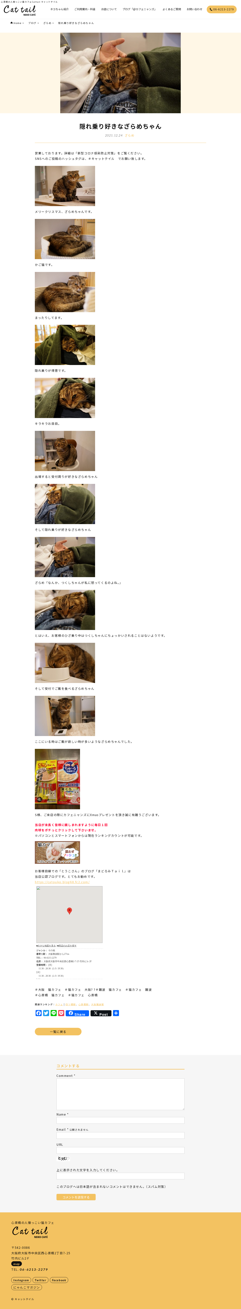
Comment (64, 1075)
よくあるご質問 (171, 9)
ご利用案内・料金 (84, 9)
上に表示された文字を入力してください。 (87, 1170)
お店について (109, 9)
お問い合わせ (194, 9)
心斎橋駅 (83, 1004)
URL (59, 1144)
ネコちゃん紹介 (59, 9)
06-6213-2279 (223, 9)
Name (61, 1114)
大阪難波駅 (97, 1004)
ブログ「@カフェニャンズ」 (140, 9)
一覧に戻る (58, 1031)
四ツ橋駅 (71, 1004)
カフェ (59, 1004)
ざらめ (130, 135)
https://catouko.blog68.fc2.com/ (62, 882)
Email (61, 1129)
